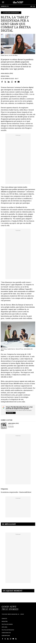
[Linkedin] (8, 82)
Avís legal (4, 627)
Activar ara (10, 412)
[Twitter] (5, 82)
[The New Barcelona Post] (10, 608)
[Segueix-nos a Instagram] (10, 639)
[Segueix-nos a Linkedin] (8, 639)
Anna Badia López (7, 73)
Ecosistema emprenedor (11, 12)
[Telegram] (15, 82)
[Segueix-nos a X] (5, 639)
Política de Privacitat (8, 630)
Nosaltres (5, 621)
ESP (34, 6)
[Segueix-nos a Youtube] (13, 639)
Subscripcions (6, 635)
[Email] (18, 82)
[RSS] (16, 639)
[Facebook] (2, 82)
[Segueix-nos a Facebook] (2, 639)
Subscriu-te (5, 6)
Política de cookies (7, 624)
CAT (31, 6)
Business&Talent (25, 492)
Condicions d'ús (6, 632)
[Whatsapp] (12, 82)
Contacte (4, 618)
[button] (3, 2)
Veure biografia (11, 426)
